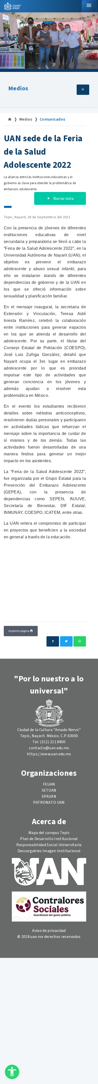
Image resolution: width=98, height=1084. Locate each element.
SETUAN (49, 790)
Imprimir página (19, 631)
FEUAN (49, 784)
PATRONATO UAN (49, 802)
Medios (18, 88)
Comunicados (52, 119)
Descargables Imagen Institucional (49, 851)
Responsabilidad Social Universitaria (49, 845)
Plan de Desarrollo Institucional (49, 839)
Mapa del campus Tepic (49, 833)
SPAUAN (49, 796)
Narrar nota (63, 198)
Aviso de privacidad (49, 930)
